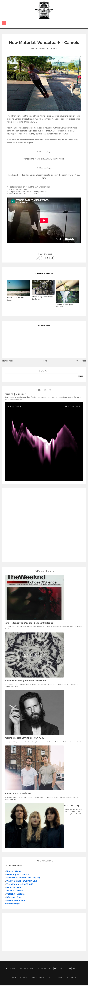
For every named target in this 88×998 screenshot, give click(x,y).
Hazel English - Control (17, 874)
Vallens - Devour (14, 890)
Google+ (76, 969)
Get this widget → (14, 904)
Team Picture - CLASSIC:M (19, 884)
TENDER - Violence (16, 894)
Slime (29, 119)
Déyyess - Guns (14, 897)
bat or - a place (13, 887)
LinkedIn (61, 969)
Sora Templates (62, 994)
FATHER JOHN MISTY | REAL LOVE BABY (24, 738)
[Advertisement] (22, 525)
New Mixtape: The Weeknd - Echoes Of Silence (29, 623)
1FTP (62, 159)
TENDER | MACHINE (15, 394)
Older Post (81, 361)
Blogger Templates (79, 994)
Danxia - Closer (14, 871)
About (60, 978)
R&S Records (12, 193)
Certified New (38, 978)
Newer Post (7, 361)
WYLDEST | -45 (71, 805)
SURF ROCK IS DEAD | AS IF (18, 793)
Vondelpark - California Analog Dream (40, 159)
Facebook (45, 969)
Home (44, 361)
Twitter (12, 969)
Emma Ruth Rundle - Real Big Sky (23, 878)
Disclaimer (71, 978)
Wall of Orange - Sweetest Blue (21, 881)
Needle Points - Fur (16, 900)
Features (51, 978)
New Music (24, 978)
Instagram (28, 969)
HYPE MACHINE (14, 865)
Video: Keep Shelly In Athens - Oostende (26, 680)
